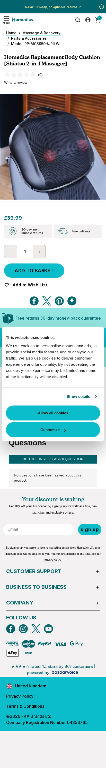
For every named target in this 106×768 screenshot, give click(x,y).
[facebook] (10, 628)
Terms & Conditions (25, 706)
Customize (50, 430)
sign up (90, 529)
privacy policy (53, 560)
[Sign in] (88, 19)
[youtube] (48, 628)
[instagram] (23, 628)
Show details (78, 396)
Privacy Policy (19, 696)
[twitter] (35, 628)
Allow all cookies (53, 413)
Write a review (15, 82)
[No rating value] (21, 75)
